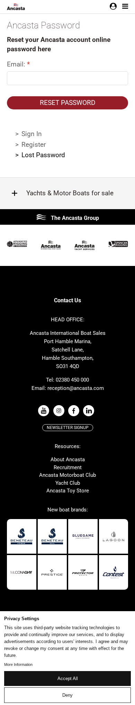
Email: (17, 64)
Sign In (31, 134)
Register (33, 145)
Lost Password (43, 155)
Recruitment (68, 467)
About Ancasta (68, 459)
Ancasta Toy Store (67, 491)
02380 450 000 (72, 380)
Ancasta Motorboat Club (67, 475)
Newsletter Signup (68, 427)
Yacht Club (67, 483)
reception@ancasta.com (75, 388)
